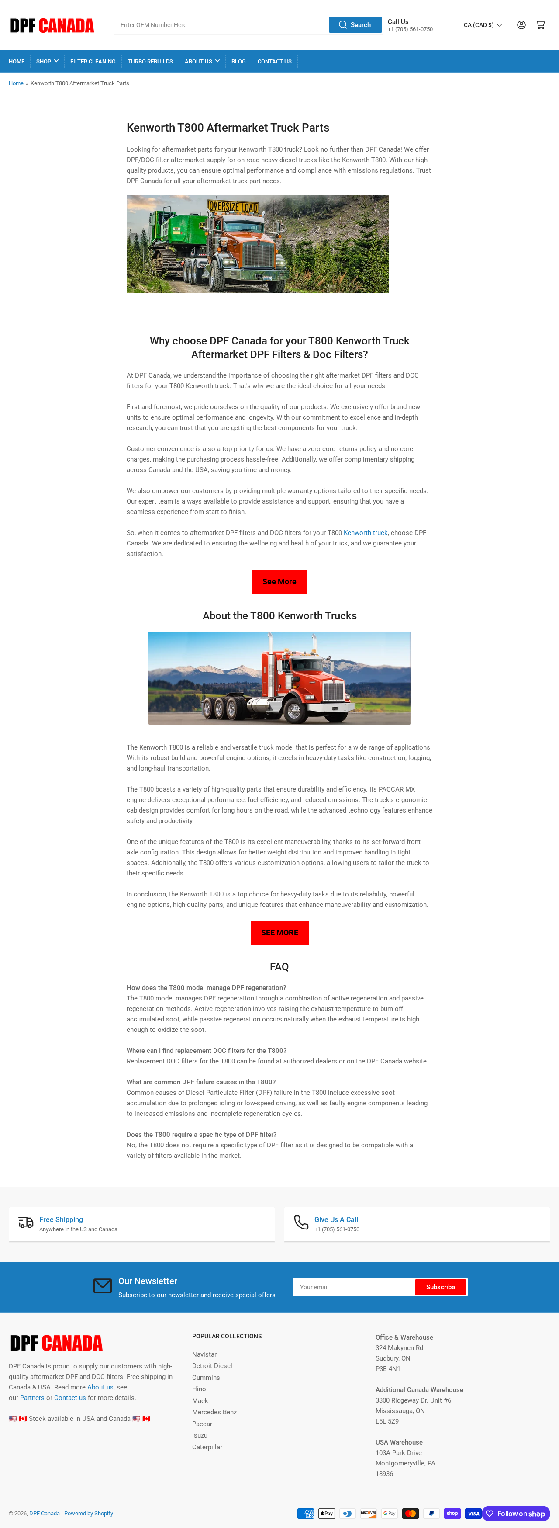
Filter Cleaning (93, 61)
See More (279, 581)
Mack (200, 1401)
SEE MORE (279, 932)
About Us (198, 61)
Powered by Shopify (88, 1513)
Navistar (204, 1354)
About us (100, 1387)
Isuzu (199, 1435)
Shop (43, 61)
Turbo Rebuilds (150, 61)
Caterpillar (207, 1447)
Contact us (70, 1398)
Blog (238, 61)
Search (361, 25)
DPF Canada (44, 1513)
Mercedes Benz (214, 1412)
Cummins (206, 1378)
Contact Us (275, 61)
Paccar (202, 1424)
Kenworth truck (366, 533)
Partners (32, 1398)
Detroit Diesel (212, 1366)
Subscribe (440, 1287)
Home (16, 61)
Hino (199, 1389)
